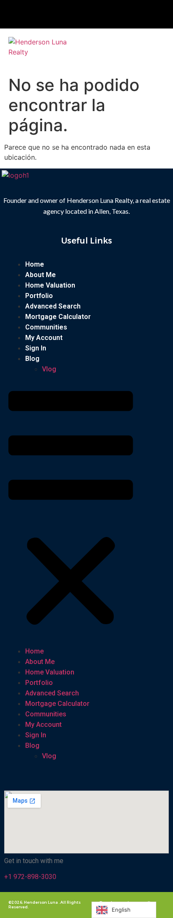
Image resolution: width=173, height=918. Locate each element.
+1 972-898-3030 (30, 877)
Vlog (49, 369)
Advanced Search (53, 306)
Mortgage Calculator (58, 317)
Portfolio (39, 296)
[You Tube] (81, 14)
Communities (46, 327)
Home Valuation (50, 285)
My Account (44, 338)
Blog (32, 359)
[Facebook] (63, 14)
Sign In (35, 348)
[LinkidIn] (103, 14)
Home (34, 264)
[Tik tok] (92, 14)
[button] (127, 46)
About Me (40, 275)
